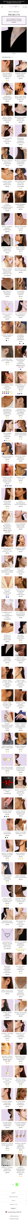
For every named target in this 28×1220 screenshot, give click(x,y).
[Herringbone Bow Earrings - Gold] (6, 751)
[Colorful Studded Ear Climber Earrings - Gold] (19, 417)
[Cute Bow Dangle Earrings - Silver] (8, 508)
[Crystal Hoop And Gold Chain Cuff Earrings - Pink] (3, 485)
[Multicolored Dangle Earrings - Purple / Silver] (23, 950)
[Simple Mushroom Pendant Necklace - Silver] (21, 1176)
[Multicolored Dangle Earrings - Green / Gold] (18, 950)
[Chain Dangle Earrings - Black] (6, 340)
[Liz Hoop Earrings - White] (9, 837)
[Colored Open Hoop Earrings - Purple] (2, 393)
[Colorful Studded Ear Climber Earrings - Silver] (21, 417)
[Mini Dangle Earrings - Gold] (20, 858)
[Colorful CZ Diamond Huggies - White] (23, 393)
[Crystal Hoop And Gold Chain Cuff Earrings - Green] (9, 485)
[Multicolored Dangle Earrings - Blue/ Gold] (16, 949)
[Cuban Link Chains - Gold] (19, 482)
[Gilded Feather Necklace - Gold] (8, 664)
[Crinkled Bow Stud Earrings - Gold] (19, 439)
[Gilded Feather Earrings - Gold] (19, 642)
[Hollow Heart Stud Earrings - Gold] (6, 772)
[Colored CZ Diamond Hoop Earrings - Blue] (20, 369)
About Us (13, 1204)
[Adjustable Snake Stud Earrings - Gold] (6, 80)
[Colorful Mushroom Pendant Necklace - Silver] (8, 417)
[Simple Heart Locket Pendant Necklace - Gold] (18, 1152)
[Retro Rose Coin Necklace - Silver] (8, 1086)
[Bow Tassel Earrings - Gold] (19, 253)
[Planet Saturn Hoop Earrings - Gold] (8, 1040)
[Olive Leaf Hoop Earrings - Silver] (21, 973)
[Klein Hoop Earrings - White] (10, 816)
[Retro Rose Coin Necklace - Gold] (6, 1086)
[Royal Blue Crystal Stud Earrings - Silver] (19, 1086)
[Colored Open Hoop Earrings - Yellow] (11, 393)
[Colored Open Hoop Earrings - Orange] (10, 391)
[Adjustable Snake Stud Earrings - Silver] (8, 80)
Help (13, 1200)
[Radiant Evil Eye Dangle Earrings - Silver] (21, 1063)
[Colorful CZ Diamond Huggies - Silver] (21, 391)
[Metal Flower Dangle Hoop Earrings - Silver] (6, 860)
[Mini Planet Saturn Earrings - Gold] (6, 882)
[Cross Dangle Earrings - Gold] (6, 461)
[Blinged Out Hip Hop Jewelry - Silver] (21, 188)
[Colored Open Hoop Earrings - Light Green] (2, 391)
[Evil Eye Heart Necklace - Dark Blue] (6, 597)
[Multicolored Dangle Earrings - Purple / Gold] (21, 950)
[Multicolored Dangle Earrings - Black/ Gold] (23, 949)
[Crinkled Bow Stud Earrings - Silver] (21, 439)
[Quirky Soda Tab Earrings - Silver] (6, 1063)
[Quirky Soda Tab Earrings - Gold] (8, 1063)
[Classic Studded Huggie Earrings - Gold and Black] (19, 343)
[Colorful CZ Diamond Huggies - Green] (21, 393)
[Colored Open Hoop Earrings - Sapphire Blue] (6, 393)
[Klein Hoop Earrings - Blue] (4, 816)
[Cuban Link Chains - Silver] (21, 482)
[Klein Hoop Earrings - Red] (8, 816)
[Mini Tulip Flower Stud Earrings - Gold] (6, 905)
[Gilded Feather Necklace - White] (6, 664)
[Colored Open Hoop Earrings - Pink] (11, 391)
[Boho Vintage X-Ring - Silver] (21, 232)
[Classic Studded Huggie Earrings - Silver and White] (21, 343)
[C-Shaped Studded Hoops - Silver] (21, 298)
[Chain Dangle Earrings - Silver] (8, 340)
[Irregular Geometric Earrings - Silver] (21, 774)
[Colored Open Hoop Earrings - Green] (6, 391)
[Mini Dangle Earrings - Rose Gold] (22, 858)
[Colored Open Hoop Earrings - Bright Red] (4, 391)
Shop (14, 1192)
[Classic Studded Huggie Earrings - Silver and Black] (23, 343)
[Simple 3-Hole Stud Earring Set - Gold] (6, 1150)
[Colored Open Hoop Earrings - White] (10, 393)
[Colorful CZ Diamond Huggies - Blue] (19, 393)
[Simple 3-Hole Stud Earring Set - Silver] (8, 1150)
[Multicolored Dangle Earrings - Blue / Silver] (18, 949)
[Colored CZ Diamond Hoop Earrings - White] (22, 369)
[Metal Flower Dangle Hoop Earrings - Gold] (8, 860)
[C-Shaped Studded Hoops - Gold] (19, 298)
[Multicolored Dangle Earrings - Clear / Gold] (19, 949)
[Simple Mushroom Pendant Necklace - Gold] (19, 1176)
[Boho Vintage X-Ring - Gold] (19, 232)
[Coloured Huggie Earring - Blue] (4, 440)
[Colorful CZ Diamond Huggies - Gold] (19, 391)
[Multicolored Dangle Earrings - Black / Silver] (25, 949)
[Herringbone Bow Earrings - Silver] (8, 751)
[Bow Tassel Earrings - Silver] (21, 253)
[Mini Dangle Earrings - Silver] (18, 858)
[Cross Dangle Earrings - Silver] (8, 461)
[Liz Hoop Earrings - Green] (7, 837)
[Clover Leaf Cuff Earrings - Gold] (8, 364)
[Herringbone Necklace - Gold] (19, 751)
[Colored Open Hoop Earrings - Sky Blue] (8, 393)
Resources (13, 1196)
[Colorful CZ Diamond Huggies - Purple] (18, 393)
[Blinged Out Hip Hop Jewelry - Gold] (19, 188)
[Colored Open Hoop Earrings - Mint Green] (8, 391)
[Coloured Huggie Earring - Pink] (8, 440)
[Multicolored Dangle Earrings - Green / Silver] (19, 950)
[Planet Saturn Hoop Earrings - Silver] (6, 1040)
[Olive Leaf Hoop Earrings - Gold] (19, 973)
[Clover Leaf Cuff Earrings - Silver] (6, 364)
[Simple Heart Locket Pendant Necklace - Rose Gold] (20, 1152)
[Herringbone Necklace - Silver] (21, 751)
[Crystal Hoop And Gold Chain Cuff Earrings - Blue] (5, 485)
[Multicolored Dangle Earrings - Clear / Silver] (21, 949)
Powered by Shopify (14, 1218)
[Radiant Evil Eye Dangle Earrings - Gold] (19, 1063)
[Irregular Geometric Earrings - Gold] (19, 774)
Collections (16, 11)
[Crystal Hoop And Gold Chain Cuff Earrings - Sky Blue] (11, 485)
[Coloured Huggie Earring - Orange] (6, 440)
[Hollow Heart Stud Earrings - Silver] (8, 772)
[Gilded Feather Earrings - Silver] (21, 642)
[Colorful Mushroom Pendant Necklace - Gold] (6, 417)
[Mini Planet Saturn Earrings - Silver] (8, 882)
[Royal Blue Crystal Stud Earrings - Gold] (21, 1086)
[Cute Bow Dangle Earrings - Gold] (6, 508)
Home (10, 11)
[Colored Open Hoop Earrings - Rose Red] (4, 393)
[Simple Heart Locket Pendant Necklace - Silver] (22, 1152)
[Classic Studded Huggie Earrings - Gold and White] (18, 343)
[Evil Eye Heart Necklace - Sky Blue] (8, 597)
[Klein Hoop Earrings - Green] (6, 816)
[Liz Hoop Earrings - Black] (5, 837)
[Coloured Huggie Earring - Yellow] (10, 440)
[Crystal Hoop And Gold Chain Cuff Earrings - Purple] (7, 485)
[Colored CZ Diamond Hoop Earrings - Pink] (18, 369)
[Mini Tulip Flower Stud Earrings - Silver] (8, 905)
